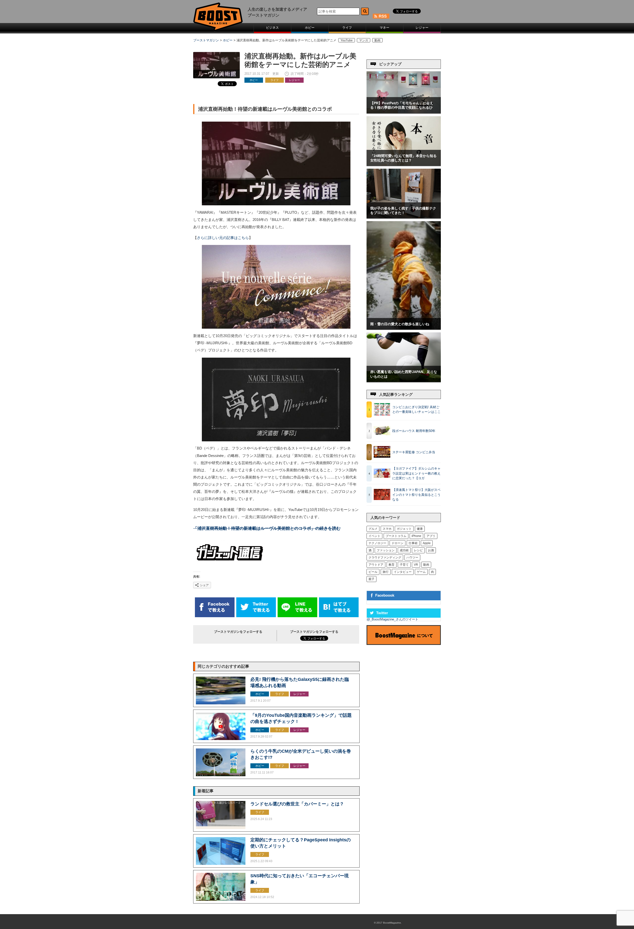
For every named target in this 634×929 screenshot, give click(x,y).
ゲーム (421, 572)
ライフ (347, 27)
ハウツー (412, 557)
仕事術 (413, 543)
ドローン (397, 543)
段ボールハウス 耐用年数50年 (413, 431)
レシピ (418, 550)
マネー (384, 27)
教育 (392, 564)
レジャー (422, 27)
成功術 (404, 550)
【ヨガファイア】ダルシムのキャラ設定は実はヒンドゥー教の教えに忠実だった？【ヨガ (416, 473)
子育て (404, 564)
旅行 (386, 572)
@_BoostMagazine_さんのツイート (392, 619)
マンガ (363, 40)
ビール (373, 572)
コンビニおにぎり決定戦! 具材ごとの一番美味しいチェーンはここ (416, 409)
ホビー (310, 27)
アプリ (430, 536)
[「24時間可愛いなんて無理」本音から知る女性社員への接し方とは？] (404, 164)
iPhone (416, 536)
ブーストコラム (396, 536)
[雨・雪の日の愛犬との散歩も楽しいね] (404, 328)
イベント (374, 536)
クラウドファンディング (385, 557)
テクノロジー (377, 543)
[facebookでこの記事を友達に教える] (215, 616)
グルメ (373, 529)
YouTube (347, 40)
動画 (377, 40)
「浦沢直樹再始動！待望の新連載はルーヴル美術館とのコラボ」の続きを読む (267, 528)
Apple (427, 543)
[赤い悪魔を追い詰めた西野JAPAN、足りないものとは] (404, 381)
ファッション (386, 550)
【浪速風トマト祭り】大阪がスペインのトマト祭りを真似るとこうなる (416, 494)
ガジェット (404, 529)
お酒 (431, 550)
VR (416, 564)
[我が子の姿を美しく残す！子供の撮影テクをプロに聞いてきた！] (404, 217)
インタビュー (403, 572)
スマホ (387, 529)
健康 (420, 529)
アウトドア (376, 564)
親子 (371, 579)
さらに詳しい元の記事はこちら (223, 238)
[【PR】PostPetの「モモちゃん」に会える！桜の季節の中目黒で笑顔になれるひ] (404, 112)
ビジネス (272, 27)
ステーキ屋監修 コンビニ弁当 (413, 452)
